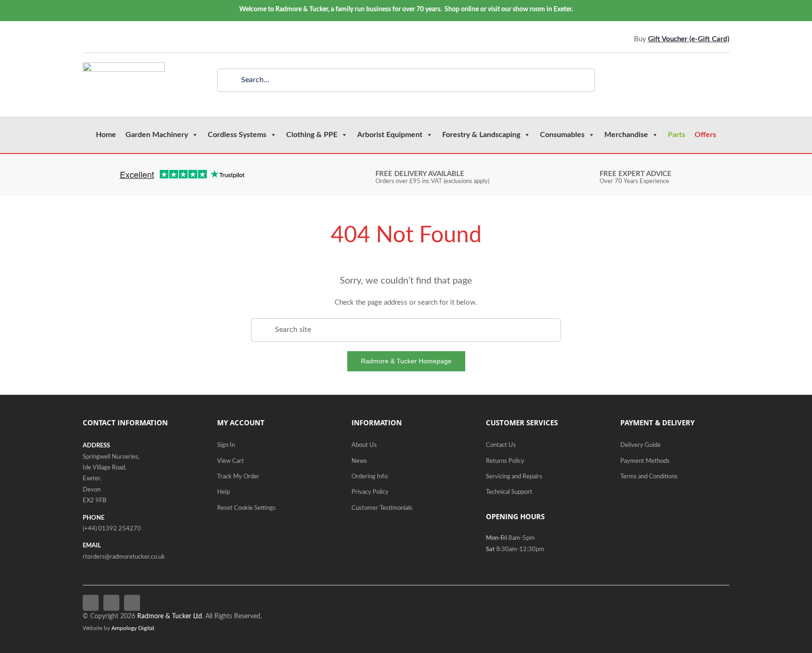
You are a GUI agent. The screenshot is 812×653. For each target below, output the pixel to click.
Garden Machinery (156, 134)
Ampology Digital (132, 628)
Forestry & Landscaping (481, 134)
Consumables (562, 134)
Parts (676, 134)
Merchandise (626, 134)
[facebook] (85, 39)
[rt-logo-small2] (124, 65)
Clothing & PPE (311, 134)
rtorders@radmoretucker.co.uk (124, 557)
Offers (705, 134)
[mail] (127, 39)
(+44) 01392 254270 (112, 529)
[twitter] (99, 39)
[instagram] (113, 39)
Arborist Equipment (389, 134)
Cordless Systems (237, 134)
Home (106, 134)
